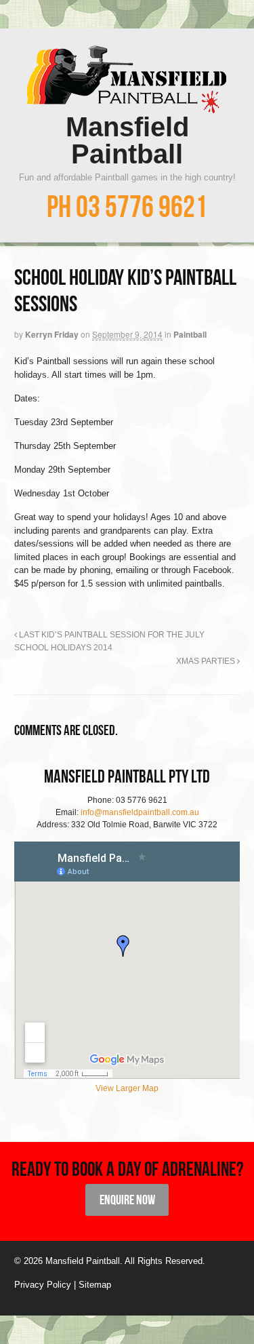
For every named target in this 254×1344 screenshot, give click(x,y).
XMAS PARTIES (206, 660)
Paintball (190, 334)
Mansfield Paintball (127, 140)
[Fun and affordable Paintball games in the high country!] (127, 107)
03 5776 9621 (141, 206)
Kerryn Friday (52, 334)
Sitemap (95, 1285)
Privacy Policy (42, 1285)
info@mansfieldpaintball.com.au (140, 812)
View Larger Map (127, 1088)
